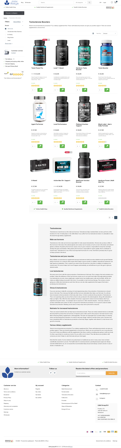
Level (9, 40)
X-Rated (34, 180)
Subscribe (112, 373)
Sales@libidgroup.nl (105, 393)
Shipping (6, 403)
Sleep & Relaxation (67, 406)
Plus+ (47, 441)
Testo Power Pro (37, 68)
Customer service (8, 409)
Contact (13, 53)
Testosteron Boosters (67, 394)
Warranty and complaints (11, 406)
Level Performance (60, 124)
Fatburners (64, 397)
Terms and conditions (9, 392)
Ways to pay (7, 400)
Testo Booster (103, 68)
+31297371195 (104, 389)
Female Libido (65, 392)
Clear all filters (17, 21)
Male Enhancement (67, 389)
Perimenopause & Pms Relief (69, 403)
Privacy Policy (7, 397)
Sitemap (6, 412)
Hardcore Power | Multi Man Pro (106, 181)
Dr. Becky (10, 34)
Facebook (50, 372)
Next (115, 217)
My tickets (38, 394)
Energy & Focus (66, 409)
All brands (10, 28)
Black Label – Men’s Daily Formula (105, 125)
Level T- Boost (59, 68)
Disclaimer (6, 394)
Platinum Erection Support (82, 125)
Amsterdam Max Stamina (15, 31)
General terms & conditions (103, 441)
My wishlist (38, 397)
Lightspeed (31, 441)
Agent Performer (37, 124)
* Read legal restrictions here (83, 376)
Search (89, 2)
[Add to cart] (39, 90)
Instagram (54, 372)
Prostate (64, 400)
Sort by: (99, 33)
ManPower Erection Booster (82, 181)
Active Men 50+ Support (62, 180)
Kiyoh (71, 446)
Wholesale (28, 2)
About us (6, 389)
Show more (8, 43)
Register (38, 389)
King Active (10, 37)
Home (5, 18)
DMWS (42, 441)
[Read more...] (11, 2)
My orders (38, 392)
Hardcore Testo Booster (81, 68)
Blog (22, 2)
